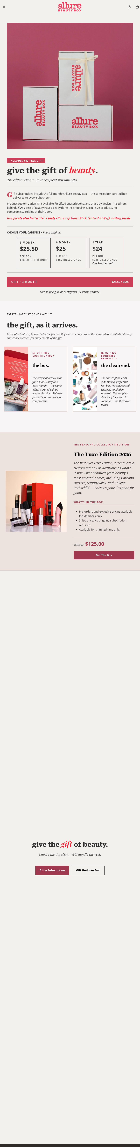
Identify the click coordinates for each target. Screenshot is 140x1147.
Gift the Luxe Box (88, 870)
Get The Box (104, 555)
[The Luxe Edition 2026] (36, 501)
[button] (34, 253)
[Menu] (4, 7)
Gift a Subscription (52, 870)
